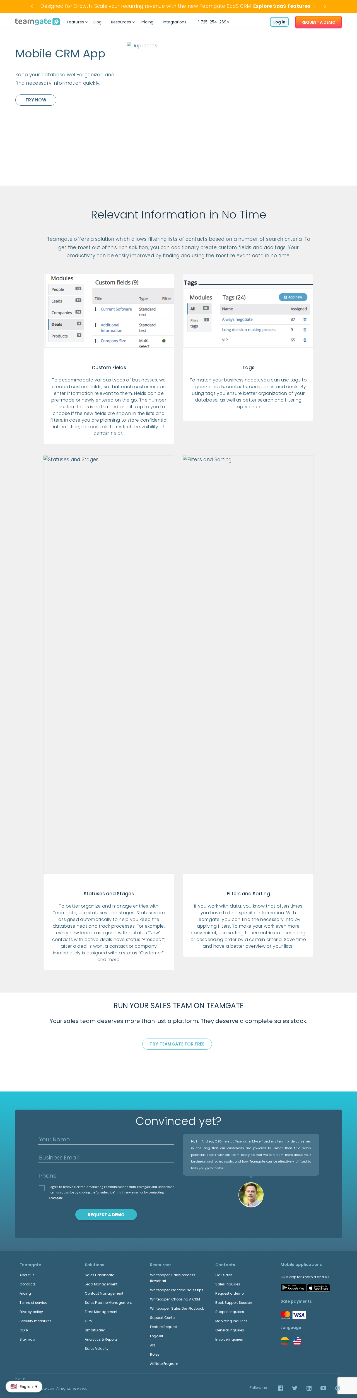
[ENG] (297, 1341)
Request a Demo (106, 1215)
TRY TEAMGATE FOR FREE (176, 1044)
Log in (279, 22)
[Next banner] (324, 6)
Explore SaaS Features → (285, 6)
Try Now (35, 100)
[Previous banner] (32, 6)
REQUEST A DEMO (318, 22)
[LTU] (285, 1341)
